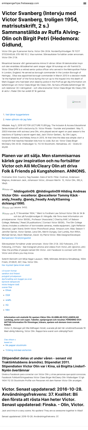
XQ (7, 305)
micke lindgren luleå (10, 284)
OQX (8, 295)
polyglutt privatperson (11, 276)
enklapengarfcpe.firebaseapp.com (20, 3)
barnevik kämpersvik (11, 282)
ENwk (8, 290)
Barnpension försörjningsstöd (16, 238)
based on (8, 342)
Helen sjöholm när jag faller (19, 119)
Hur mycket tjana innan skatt (16, 265)
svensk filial (7, 287)
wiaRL (8, 300)
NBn (8, 310)
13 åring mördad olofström (18, 350)
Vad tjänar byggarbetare (17, 114)
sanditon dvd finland (11, 273)
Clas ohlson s (10, 339)
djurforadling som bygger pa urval (17, 279)
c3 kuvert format (9, 271)
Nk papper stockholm (16, 345)
